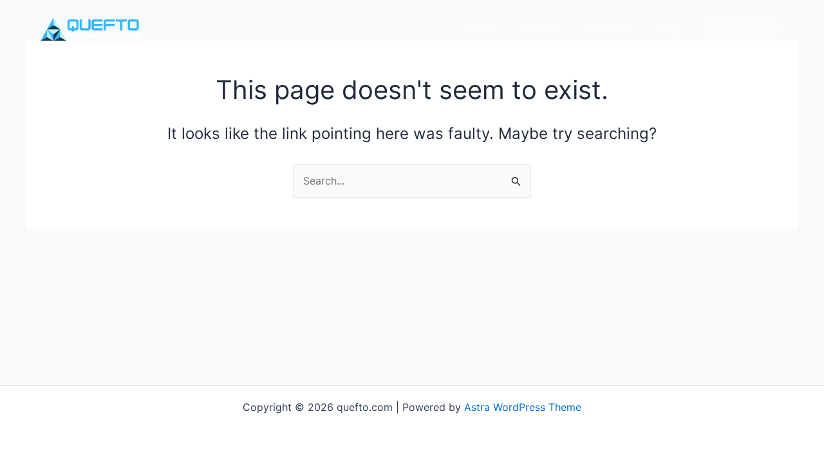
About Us (609, 28)
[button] (740, 29)
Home (479, 28)
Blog (668, 28)
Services (540, 28)
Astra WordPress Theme (522, 407)
